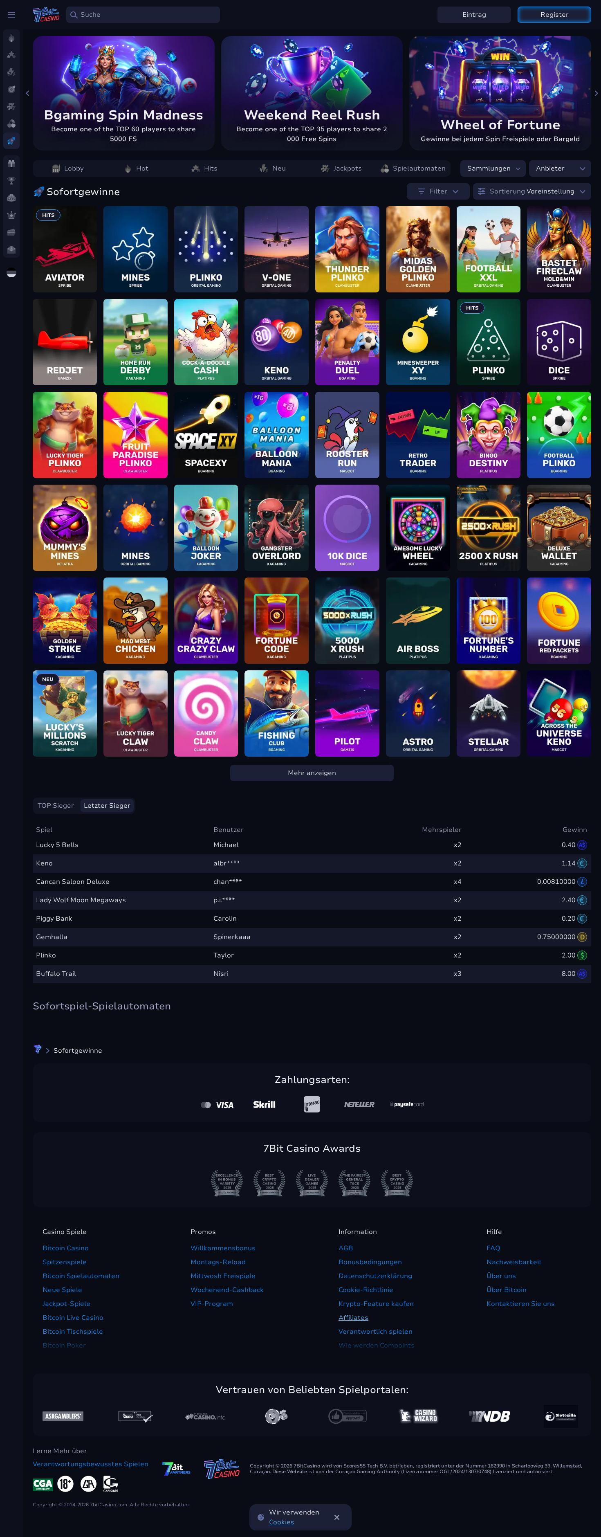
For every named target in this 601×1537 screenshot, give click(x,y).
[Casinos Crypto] (418, 1416)
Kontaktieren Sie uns (521, 1303)
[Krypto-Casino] (38, 1051)
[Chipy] (276, 1416)
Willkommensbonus (223, 1248)
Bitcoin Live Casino (73, 1317)
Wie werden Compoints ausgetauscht (377, 1350)
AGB (346, 1248)
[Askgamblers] (63, 1416)
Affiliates (353, 1317)
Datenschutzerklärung (375, 1276)
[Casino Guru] (134, 1416)
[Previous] (28, 93)
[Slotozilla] (560, 1416)
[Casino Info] (205, 1416)
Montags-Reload (218, 1262)
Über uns (501, 1276)
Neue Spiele (62, 1289)
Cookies (281, 1522)
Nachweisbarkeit (514, 1262)
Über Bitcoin (507, 1289)
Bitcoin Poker (64, 1345)
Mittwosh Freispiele (223, 1276)
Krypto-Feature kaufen (376, 1303)
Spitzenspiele (65, 1262)
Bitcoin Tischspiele (73, 1331)
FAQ (493, 1248)
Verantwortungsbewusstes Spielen (90, 1464)
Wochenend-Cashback (227, 1289)
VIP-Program (212, 1303)
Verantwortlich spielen (376, 1331)
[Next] (596, 93)
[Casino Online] (347, 1416)
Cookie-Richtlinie (366, 1289)
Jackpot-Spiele (66, 1303)
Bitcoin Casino (66, 1248)
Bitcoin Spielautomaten (81, 1276)
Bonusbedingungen (370, 1262)
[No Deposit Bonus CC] (489, 1416)
